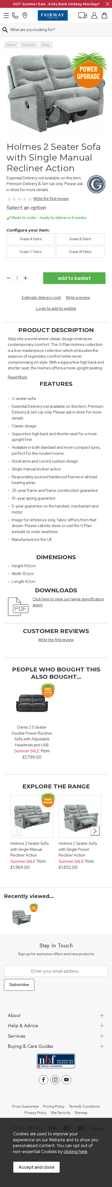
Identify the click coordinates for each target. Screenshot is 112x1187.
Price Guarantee (25, 1107)
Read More (17, 377)
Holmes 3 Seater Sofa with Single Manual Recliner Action (29, 849)
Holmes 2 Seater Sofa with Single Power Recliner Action (78, 849)
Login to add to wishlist (56, 308)
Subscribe (19, 984)
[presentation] (17, 831)
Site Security (61, 1113)
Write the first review (51, 198)
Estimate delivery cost (41, 297)
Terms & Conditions (84, 1107)
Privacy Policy (35, 1113)
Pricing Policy (54, 1107)
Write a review (78, 297)
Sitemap (81, 1113)
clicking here (75, 1151)
